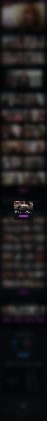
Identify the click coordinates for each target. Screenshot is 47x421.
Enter (23, 216)
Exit (23, 218)
